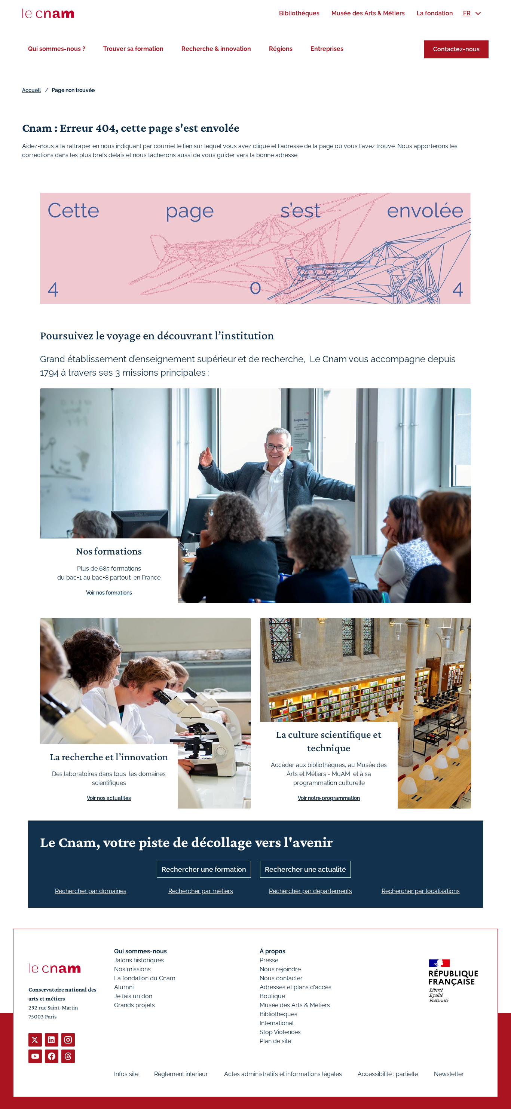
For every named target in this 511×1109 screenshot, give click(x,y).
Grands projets (134, 1005)
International (277, 1023)
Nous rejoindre (280, 969)
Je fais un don (133, 996)
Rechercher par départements (310, 891)
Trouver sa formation (133, 48)
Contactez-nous (456, 49)
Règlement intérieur (181, 1074)
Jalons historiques (139, 960)
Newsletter (449, 1074)
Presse (269, 960)
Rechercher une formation (204, 869)
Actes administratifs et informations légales (283, 1074)
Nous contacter (281, 978)
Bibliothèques (278, 1014)
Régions (281, 48)
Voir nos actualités (109, 798)
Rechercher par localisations (421, 891)
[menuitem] (299, 13)
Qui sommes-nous (140, 951)
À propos (272, 951)
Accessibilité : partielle (388, 1074)
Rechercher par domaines (90, 891)
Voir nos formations (109, 593)
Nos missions (132, 969)
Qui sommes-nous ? (56, 48)
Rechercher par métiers (200, 891)
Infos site (126, 1074)
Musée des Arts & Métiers (295, 1005)
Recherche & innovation (216, 48)
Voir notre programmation (329, 798)
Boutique (272, 996)
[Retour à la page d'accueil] (48, 13)
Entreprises (326, 48)
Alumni (124, 987)
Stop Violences (280, 1032)
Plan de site (275, 1041)
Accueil (31, 90)
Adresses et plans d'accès (295, 987)
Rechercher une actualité (305, 869)
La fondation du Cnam (144, 978)
